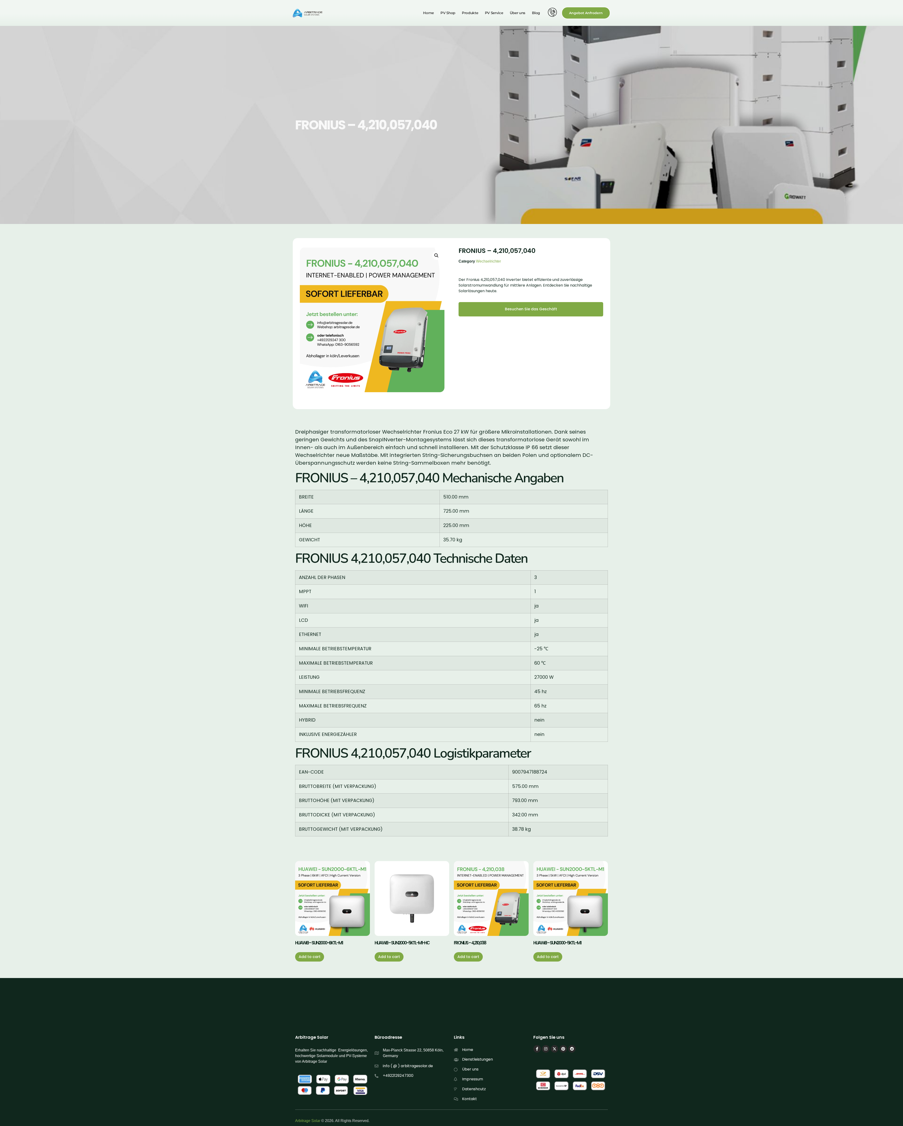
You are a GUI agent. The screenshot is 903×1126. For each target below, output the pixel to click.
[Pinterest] (563, 1049)
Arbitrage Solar (307, 1121)
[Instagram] (546, 1049)
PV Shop (447, 13)
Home (428, 13)
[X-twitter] (554, 1049)
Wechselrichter (488, 261)
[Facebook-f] (537, 1049)
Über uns (518, 13)
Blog (536, 13)
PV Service (494, 13)
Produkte (470, 13)
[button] (436, 255)
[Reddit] (572, 1049)
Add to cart (310, 956)
